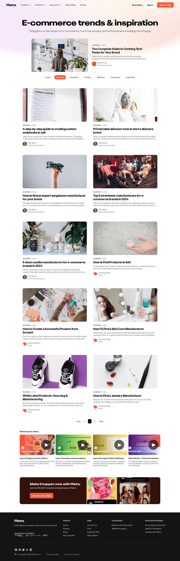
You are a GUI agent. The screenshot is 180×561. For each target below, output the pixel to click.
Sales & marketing (153, 528)
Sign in (150, 5)
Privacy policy (53, 554)
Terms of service (72, 554)
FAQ (89, 528)
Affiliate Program (119, 528)
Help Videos (71, 5)
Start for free (165, 5)
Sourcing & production (155, 525)
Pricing (83, 5)
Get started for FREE (41, 495)
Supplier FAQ (93, 532)
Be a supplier (69, 535)
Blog (65, 532)
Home (65, 525)
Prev (79, 421)
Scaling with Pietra (153, 532)
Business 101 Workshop (122, 525)
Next (101, 421)
